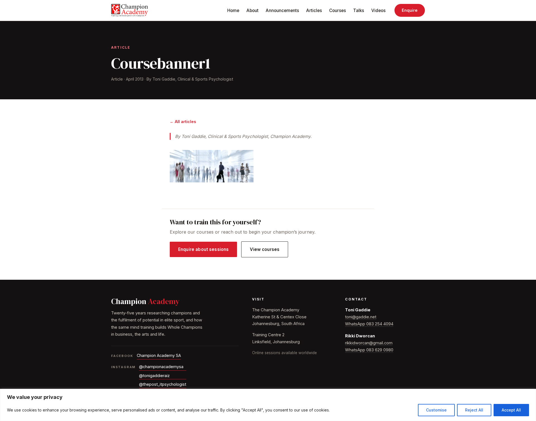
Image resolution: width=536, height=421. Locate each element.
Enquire (410, 10)
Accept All (511, 410)
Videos (378, 10)
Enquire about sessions (203, 249)
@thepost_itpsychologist (162, 384)
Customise (436, 410)
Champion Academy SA (159, 355)
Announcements (282, 10)
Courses (337, 10)
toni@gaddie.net (360, 316)
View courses (264, 249)
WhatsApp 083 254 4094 (369, 323)
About (253, 10)
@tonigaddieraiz (154, 375)
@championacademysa (161, 366)
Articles (314, 10)
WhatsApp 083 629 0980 (369, 349)
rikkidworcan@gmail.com (369, 342)
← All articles (183, 121)
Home (233, 10)
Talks (358, 10)
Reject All (474, 410)
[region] (268, 405)
